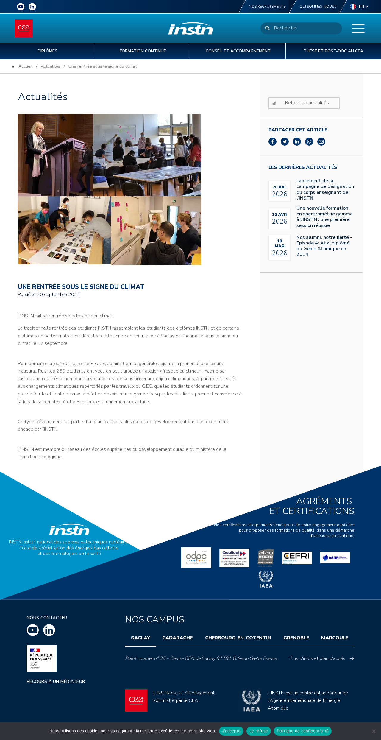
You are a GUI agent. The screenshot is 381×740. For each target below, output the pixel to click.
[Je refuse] (374, 731)
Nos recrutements (267, 6)
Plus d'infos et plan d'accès (317, 658)
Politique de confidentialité (303, 730)
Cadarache (177, 638)
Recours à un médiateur (56, 681)
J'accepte (231, 730)
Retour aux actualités (307, 102)
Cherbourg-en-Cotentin (238, 638)
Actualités (50, 66)
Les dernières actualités (302, 167)
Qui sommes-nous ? (317, 6)
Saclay (140, 638)
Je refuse (258, 730)
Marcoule (334, 638)
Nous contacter (47, 618)
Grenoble (296, 638)
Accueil (25, 66)
